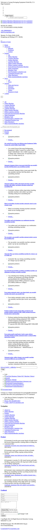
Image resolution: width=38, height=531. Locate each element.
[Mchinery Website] (10, 379)
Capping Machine (9, 105)
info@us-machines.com (7, 32)
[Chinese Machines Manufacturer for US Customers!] (19, 21)
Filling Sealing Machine (11, 110)
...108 (11, 367)
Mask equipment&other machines (14, 123)
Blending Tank (8, 117)
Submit (3, 515)
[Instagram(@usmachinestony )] (14, 386)
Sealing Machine (9, 107)
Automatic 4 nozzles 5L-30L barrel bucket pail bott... (19, 465)
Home (6, 45)
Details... (10, 140)
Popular (6, 132)
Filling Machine (9, 103)
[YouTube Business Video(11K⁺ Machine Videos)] (19, 376)
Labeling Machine (9, 108)
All (9, 55)
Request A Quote (6, 42)
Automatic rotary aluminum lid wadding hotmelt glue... (20, 475)
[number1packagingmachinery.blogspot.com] (17, 381)
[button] (23, 514)
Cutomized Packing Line (11, 120)
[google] (7, 378)
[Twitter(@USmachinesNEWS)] (14, 384)
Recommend (8, 130)
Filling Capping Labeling (11, 112)
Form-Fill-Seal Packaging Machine (14, 113)
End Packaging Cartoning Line (13, 118)
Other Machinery (9, 122)
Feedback (4, 490)
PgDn (14, 367)
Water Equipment (9, 115)
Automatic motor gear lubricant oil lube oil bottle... (19, 455)
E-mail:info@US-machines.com (10, 528)
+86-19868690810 (6, 30)
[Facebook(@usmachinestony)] (13, 383)
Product (3, 437)
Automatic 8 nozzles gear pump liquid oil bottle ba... (19, 445)
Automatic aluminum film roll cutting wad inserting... (19, 485)
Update (6, 133)
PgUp (2, 367)
